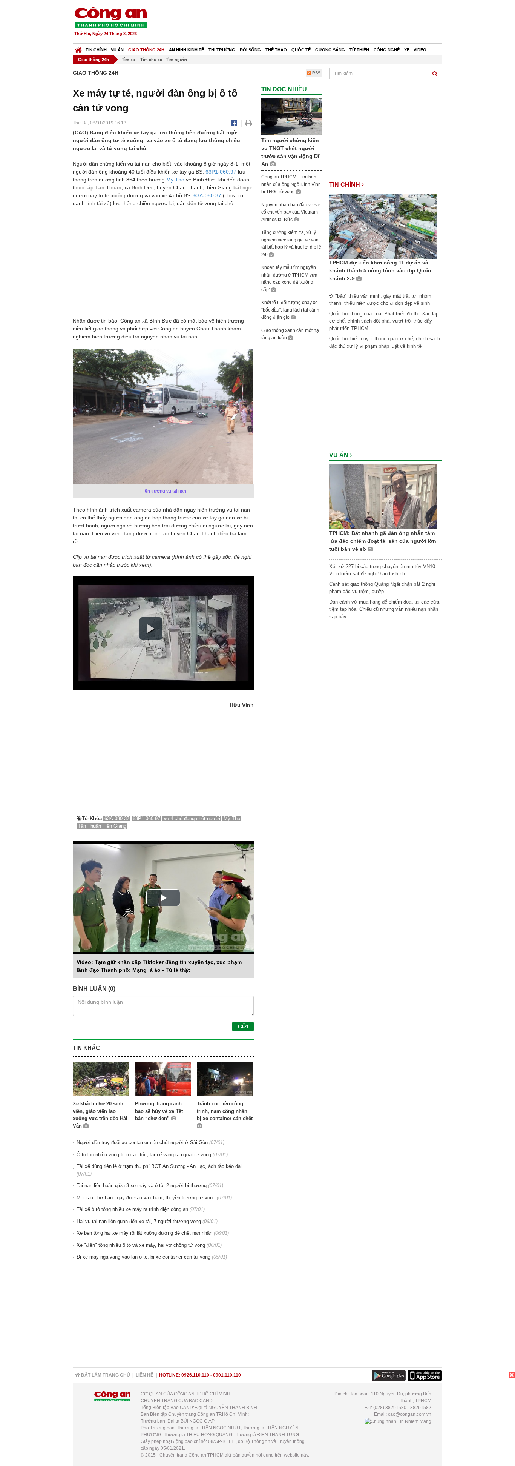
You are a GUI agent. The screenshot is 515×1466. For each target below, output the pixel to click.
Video (420, 50)
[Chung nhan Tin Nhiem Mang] (398, 1421)
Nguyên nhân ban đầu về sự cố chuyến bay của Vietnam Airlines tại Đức (290, 212)
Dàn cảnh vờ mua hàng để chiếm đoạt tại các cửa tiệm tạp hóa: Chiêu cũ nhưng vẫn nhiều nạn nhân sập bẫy (384, 609)
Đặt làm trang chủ (105, 1375)
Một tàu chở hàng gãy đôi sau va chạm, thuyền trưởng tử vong (146, 1197)
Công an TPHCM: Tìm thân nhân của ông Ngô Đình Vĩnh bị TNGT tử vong (291, 184)
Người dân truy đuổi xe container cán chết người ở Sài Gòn (142, 1142)
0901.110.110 (227, 1375)
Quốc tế (301, 50)
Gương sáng (330, 50)
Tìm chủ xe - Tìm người (163, 59)
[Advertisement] (305, 23)
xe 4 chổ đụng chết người (192, 818)
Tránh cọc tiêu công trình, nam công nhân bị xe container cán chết (225, 1111)
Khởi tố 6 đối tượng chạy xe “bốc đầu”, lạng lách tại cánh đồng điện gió (290, 310)
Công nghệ (387, 50)
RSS (315, 73)
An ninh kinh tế (186, 50)
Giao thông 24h (146, 50)
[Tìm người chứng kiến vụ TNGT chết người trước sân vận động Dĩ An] (291, 116)
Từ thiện (359, 50)
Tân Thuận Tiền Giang (102, 826)
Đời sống (250, 50)
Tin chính (96, 50)
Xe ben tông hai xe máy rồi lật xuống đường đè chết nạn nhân (144, 1233)
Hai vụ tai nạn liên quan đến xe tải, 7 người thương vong (139, 1221)
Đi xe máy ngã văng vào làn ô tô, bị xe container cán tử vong (143, 1257)
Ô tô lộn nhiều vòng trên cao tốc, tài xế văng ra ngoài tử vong (144, 1154)
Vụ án (117, 50)
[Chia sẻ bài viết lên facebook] (234, 123)
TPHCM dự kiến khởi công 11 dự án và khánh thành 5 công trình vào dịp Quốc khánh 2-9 (380, 270)
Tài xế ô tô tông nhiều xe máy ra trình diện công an (132, 1209)
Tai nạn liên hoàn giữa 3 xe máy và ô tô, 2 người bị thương (142, 1185)
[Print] (248, 123)
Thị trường (221, 50)
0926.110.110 (195, 1375)
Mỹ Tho (175, 180)
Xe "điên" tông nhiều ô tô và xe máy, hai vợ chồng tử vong (141, 1245)
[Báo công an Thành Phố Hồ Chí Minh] (110, 17)
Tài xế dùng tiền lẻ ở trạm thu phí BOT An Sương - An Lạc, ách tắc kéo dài (159, 1166)
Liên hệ (144, 1375)
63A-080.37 (207, 195)
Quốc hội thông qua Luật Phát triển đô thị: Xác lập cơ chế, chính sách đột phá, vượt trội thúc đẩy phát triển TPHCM (383, 321)
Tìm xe (128, 59)
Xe (406, 50)
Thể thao (276, 50)
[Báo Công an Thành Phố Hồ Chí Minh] (78, 48)
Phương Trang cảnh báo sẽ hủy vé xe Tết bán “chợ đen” (159, 1111)
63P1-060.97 (220, 172)
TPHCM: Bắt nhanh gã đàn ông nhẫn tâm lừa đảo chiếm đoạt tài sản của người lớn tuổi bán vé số (382, 541)
